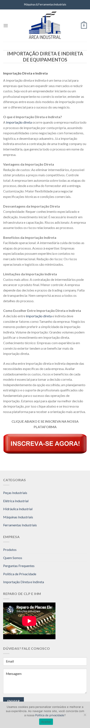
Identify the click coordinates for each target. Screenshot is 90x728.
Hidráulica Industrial (17, 509)
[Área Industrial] (45, 25)
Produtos (10, 550)
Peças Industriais (15, 493)
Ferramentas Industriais (20, 525)
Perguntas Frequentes (19, 566)
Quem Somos (12, 558)
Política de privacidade (49, 715)
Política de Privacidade (19, 574)
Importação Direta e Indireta (23, 582)
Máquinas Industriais (18, 517)
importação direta (19, 122)
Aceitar (46, 721)
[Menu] (5, 25)
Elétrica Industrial (15, 501)
